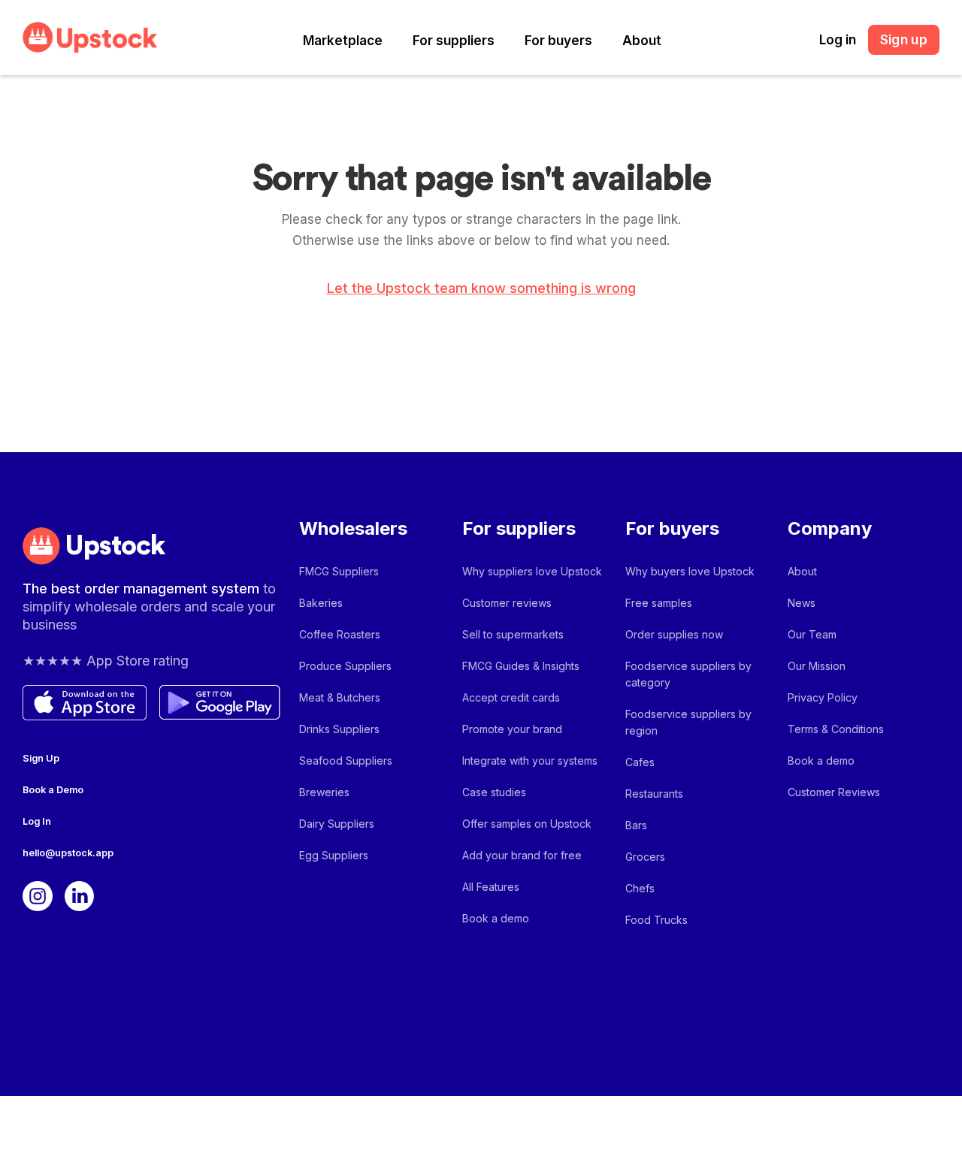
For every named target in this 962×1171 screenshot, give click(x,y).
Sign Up (41, 758)
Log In (37, 821)
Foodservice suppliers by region (688, 722)
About (641, 40)
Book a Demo (53, 789)
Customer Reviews (834, 792)
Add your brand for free (522, 855)
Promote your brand (512, 729)
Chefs (640, 888)
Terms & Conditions (836, 729)
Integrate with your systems (529, 760)
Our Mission (817, 665)
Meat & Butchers (339, 697)
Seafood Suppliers (345, 760)
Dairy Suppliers (336, 823)
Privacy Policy (823, 697)
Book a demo (495, 918)
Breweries (324, 792)
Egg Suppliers (333, 855)
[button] (343, 41)
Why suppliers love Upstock (532, 571)
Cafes (640, 762)
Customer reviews (507, 602)
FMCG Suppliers (339, 571)
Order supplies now (674, 634)
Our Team (812, 634)
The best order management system (143, 588)
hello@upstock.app (68, 853)
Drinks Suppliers (339, 729)
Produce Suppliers (345, 665)
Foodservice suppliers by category (688, 674)
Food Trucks (656, 919)
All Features (490, 886)
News (801, 602)
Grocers (645, 856)
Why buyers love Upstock (690, 571)
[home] (90, 37)
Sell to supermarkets (513, 634)
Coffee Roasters (339, 634)
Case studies (494, 792)
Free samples (658, 602)
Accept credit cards (511, 697)
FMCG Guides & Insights (520, 665)
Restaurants (654, 793)
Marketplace (343, 40)
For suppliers (454, 40)
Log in (837, 39)
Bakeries (321, 602)
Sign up (903, 39)
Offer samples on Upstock (526, 823)
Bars (636, 825)
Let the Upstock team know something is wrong (481, 288)
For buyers (558, 40)
